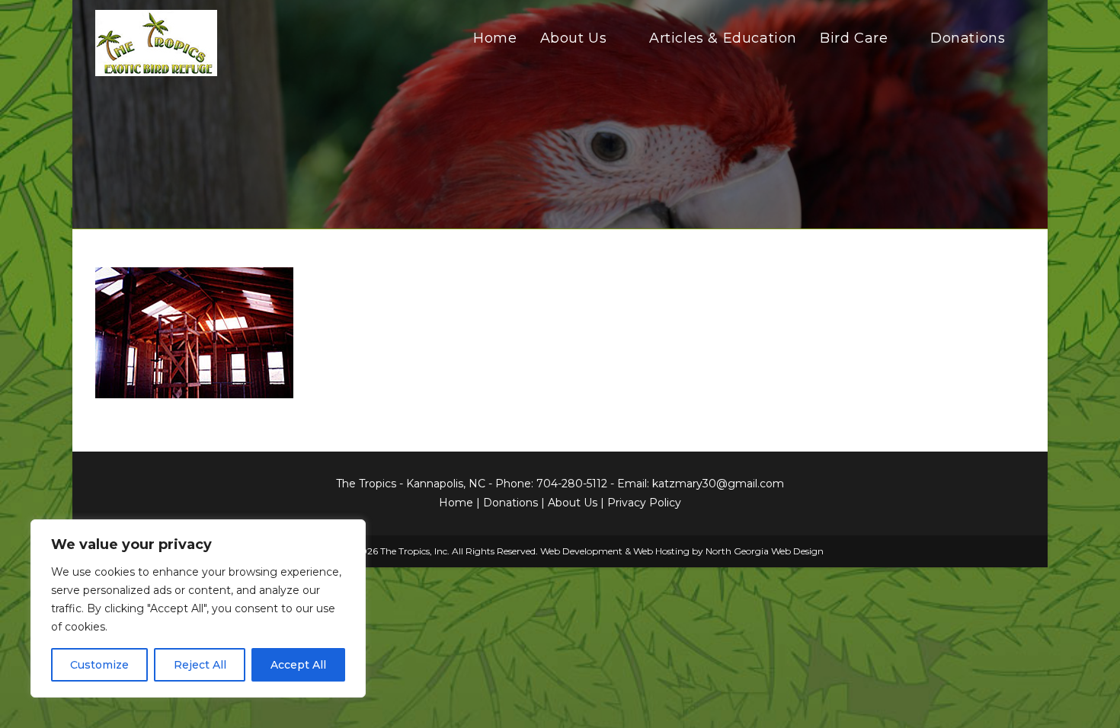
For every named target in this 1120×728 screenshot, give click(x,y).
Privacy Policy (644, 502)
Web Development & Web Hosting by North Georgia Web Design (682, 551)
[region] (198, 608)
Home (456, 502)
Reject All (200, 665)
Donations (510, 502)
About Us (572, 502)
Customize (99, 665)
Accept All (298, 665)
